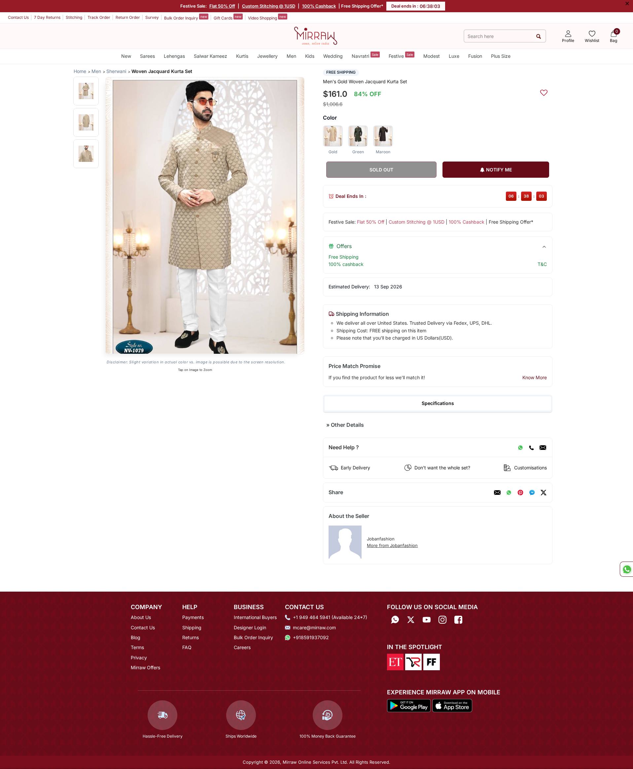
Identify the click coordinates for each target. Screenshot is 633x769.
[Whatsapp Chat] (626, 569)
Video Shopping (267, 17)
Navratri (365, 56)
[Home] (315, 35)
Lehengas (174, 56)
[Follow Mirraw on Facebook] (458, 619)
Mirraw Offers (145, 667)
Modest (431, 56)
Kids (309, 56)
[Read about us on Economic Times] (395, 661)
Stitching (74, 17)
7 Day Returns (47, 17)
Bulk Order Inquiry (185, 17)
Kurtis (242, 56)
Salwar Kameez (210, 56)
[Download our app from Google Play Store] (409, 705)
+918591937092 (311, 637)
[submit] (538, 36)
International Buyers (255, 617)
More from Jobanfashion (392, 545)
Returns (190, 637)
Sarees (147, 56)
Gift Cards (227, 17)
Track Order (99, 17)
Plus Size (500, 56)
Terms (137, 647)
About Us (141, 617)
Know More (534, 377)
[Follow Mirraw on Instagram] (442, 619)
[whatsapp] (509, 492)
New (126, 56)
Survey (152, 17)
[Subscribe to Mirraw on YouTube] (426, 619)
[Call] (531, 447)
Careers (242, 647)
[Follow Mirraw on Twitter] (411, 619)
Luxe (454, 56)
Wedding (333, 56)
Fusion (475, 56)
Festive (401, 56)
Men (291, 56)
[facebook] (532, 492)
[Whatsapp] (395, 619)
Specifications (438, 403)
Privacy (139, 657)
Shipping (191, 627)
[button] (86, 91)
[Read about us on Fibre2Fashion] (431, 661)
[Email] (543, 447)
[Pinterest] (520, 492)
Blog (135, 637)
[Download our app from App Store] (452, 705)
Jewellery (267, 56)
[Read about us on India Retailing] (413, 661)
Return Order (128, 17)
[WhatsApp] (520, 447)
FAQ (187, 647)
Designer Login (250, 627)
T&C (542, 264)
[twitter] (543, 492)
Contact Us (18, 17)
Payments (193, 617)
